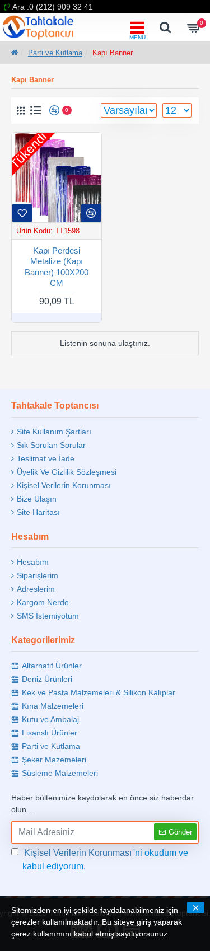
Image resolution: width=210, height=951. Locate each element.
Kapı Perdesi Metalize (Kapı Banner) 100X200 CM (56, 267)
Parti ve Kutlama (55, 53)
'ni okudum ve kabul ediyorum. (105, 859)
